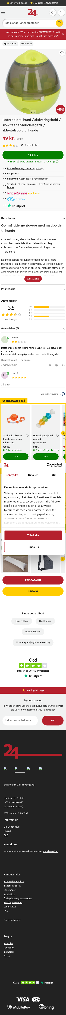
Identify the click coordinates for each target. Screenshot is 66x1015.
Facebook (9, 948)
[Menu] (3, 12)
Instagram (9, 952)
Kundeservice (50, 852)
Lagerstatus (10, 907)
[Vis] (64, 289)
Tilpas (31, 546)
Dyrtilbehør (26, 44)
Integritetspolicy (12, 886)
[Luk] (63, 34)
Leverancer (9, 890)
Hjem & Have (10, 44)
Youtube (8, 944)
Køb (16, 456)
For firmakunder (12, 920)
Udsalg (33, 591)
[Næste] (63, 433)
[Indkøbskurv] (61, 12)
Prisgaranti (33, 580)
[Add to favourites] (62, 53)
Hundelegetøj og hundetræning (33, 642)
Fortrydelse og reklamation (18, 898)
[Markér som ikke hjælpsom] (57, 365)
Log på (7, 831)
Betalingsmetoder (13, 903)
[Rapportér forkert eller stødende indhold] (63, 365)
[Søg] (59, 23)
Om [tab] (54, 474)
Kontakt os (9, 894)
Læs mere (33, 279)
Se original (26, 360)
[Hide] (64, 218)
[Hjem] (33, 13)
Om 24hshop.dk (12, 827)
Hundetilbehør (33, 632)
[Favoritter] (52, 12)
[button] (33, 328)
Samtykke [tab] (12, 474)
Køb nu (33, 155)
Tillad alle (33, 535)
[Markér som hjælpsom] (50, 365)
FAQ (6, 835)
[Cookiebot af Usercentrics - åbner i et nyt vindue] (47, 465)
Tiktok (7, 956)
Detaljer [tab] (33, 474)
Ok (53, 721)
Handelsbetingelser (14, 882)
